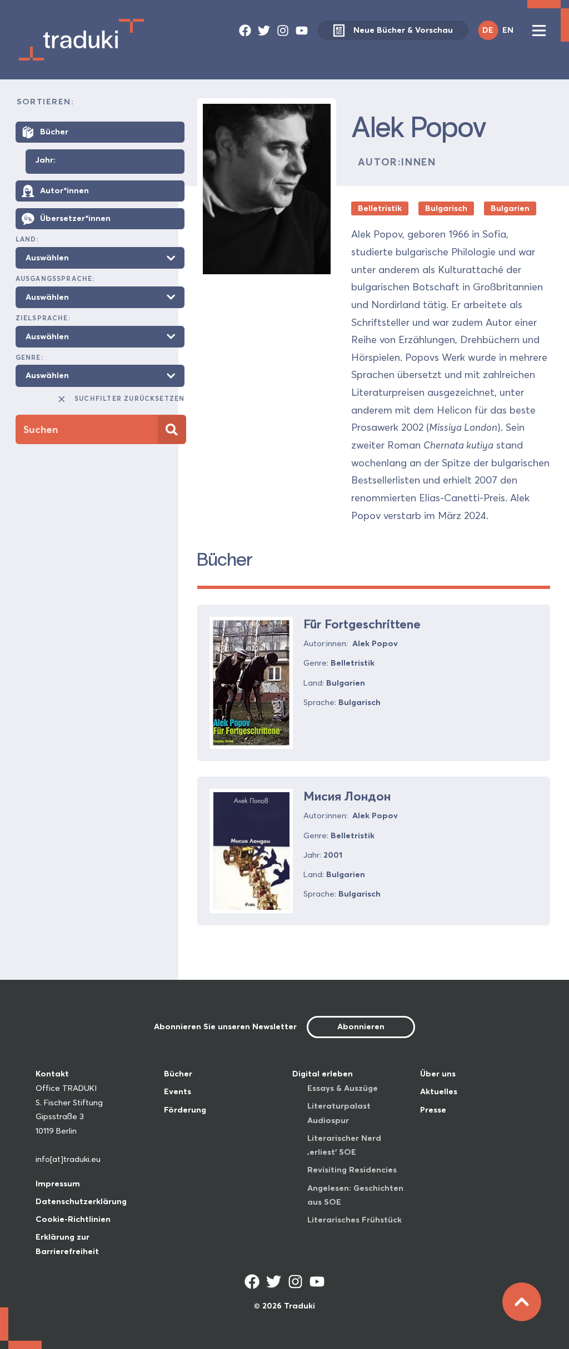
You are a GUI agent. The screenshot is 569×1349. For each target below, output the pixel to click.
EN (507, 30)
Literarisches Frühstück (354, 1220)
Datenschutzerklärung (81, 1201)
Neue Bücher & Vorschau (403, 30)
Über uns (438, 1074)
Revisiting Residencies (352, 1170)
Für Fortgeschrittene (362, 624)
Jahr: (46, 160)
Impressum (58, 1184)
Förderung (185, 1110)
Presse (433, 1110)
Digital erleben (322, 1074)
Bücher (178, 1074)
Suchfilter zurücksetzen (129, 398)
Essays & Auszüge (342, 1088)
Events (177, 1091)
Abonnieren (361, 1026)
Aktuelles (438, 1091)
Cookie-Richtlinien (73, 1219)
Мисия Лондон (347, 796)
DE (487, 30)
